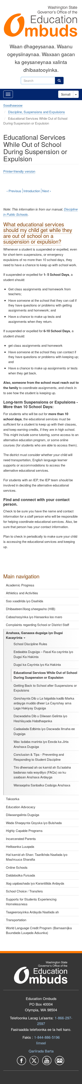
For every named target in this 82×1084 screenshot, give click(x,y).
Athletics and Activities (22, 593)
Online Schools (17, 867)
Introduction (31, 191)
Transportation (16, 919)
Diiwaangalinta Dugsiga (22, 814)
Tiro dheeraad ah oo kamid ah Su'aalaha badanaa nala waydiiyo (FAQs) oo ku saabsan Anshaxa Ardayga (42, 772)
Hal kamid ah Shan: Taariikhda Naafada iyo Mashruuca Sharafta (36, 857)
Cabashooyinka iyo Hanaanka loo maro (34, 616)
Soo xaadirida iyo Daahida (24, 601)
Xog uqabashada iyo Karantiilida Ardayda (35, 883)
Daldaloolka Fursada (20, 875)
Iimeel (41, 1042)
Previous (14, 191)
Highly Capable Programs (24, 830)
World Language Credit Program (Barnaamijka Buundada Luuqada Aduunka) (39, 930)
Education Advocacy (20, 807)
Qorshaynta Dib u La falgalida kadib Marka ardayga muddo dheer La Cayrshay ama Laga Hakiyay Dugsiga (44, 703)
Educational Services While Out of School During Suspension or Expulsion (45, 675)
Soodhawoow (13, 105)
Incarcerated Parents (21, 838)
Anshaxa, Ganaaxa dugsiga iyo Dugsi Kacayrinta (34, 635)
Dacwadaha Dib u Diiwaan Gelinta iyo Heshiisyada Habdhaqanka (40, 718)
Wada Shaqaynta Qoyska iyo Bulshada (34, 822)
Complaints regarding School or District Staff (37, 624)
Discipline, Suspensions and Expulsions (36, 111)
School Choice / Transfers (24, 891)
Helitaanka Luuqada (20, 846)
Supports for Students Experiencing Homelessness (31, 901)
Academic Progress (20, 585)
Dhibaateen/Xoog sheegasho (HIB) (30, 608)
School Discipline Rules (30, 643)
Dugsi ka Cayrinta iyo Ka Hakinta (37, 664)
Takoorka (12, 798)
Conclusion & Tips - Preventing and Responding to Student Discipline (39, 757)
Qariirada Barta (41, 1051)
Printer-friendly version (19, 171)
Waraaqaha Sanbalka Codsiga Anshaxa (42, 785)
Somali (65, 94)
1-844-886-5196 (47, 1037)
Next (46, 191)
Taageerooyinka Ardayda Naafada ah (32, 912)
